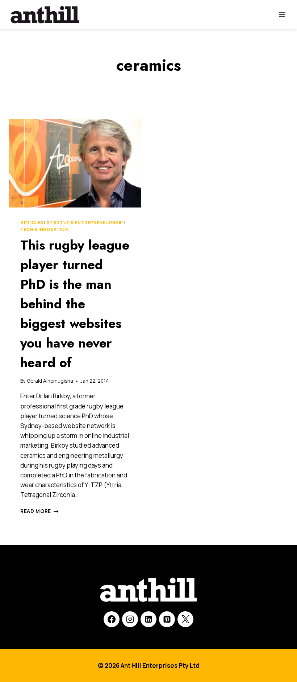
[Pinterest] (167, 619)
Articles (31, 222)
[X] (185, 619)
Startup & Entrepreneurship (85, 222)
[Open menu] (281, 14)
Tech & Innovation (44, 229)
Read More (39, 511)
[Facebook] (112, 619)
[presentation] (75, 163)
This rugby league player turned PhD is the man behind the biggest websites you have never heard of (74, 303)
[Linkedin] (148, 619)
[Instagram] (130, 619)
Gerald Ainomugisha (50, 381)
